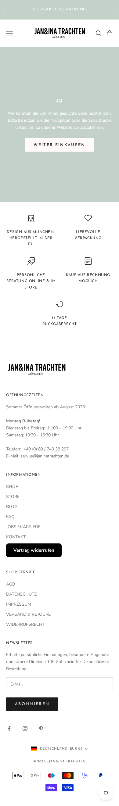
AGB (10, 584)
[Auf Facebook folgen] (9, 728)
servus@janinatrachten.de (44, 456)
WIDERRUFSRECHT (25, 624)
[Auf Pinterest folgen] (41, 728)
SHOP (12, 486)
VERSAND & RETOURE (28, 614)
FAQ (10, 517)
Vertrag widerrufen (33, 550)
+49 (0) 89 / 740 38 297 (46, 449)
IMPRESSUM (18, 604)
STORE (13, 497)
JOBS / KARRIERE (23, 527)
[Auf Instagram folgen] (25, 728)
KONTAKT (16, 537)
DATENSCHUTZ (21, 594)
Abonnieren (32, 704)
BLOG (11, 507)
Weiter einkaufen (59, 145)
